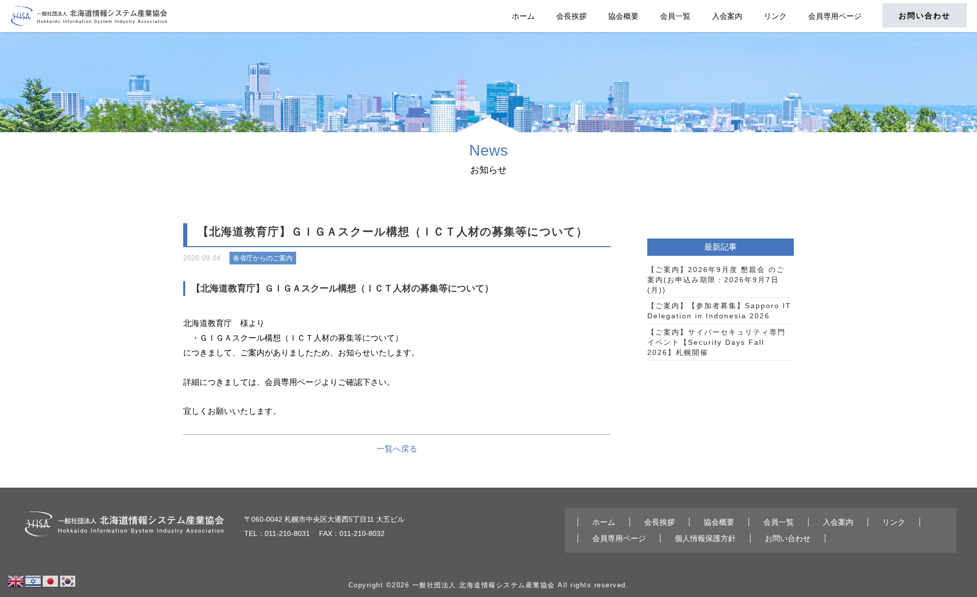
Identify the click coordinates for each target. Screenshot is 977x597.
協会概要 (623, 16)
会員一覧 (675, 16)
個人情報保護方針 (705, 538)
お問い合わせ (925, 15)
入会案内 (727, 16)
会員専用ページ (834, 16)
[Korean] (68, 580)
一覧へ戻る (397, 448)
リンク (775, 16)
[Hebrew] (33, 580)
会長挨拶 (571, 16)
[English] (16, 580)
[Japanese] (51, 580)
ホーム (523, 16)
